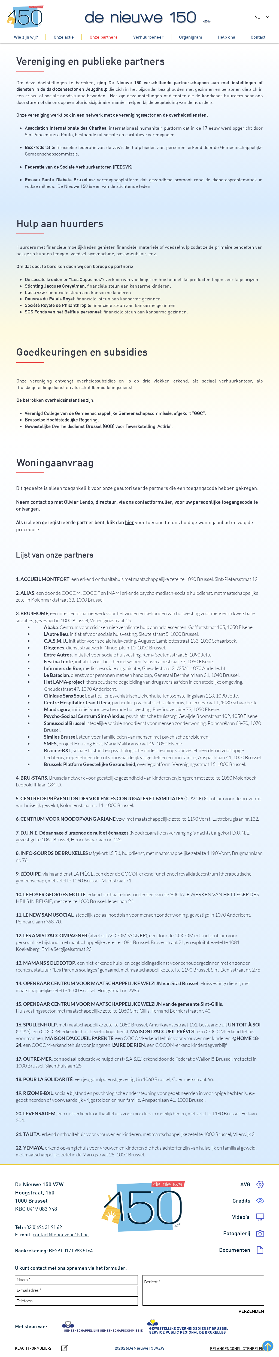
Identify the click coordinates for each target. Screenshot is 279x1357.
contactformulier (153, 502)
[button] (241, 1200)
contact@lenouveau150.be (61, 1234)
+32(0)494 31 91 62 (43, 1227)
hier (129, 522)
